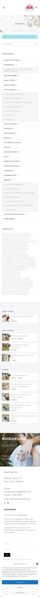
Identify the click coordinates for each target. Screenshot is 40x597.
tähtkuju (6, 290)
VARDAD (9, 119)
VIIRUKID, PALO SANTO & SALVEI (14, 214)
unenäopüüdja (17, 290)
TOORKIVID (10, 115)
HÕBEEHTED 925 (11, 189)
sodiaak (17, 283)
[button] (37, 564)
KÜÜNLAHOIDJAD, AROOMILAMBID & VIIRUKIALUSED (18, 70)
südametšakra (27, 283)
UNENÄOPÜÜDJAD (10, 175)
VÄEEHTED (7, 180)
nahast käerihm (8, 266)
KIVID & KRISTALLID (10, 89)
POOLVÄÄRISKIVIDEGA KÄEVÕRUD (18, 206)
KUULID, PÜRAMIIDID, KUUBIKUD (18, 103)
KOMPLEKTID (8, 128)
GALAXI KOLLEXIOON (13, 184)
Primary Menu (36, 7)
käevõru (19, 259)
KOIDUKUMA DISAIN (10, 124)
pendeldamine (8, 269)
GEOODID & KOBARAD (14, 94)
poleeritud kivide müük (11, 273)
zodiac (17, 293)
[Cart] (3, 7)
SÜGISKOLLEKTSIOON (11, 152)
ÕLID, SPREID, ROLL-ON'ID (12, 142)
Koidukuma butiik (20, 248)
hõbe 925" (31, 241)
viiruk (27, 290)
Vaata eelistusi (20, 592)
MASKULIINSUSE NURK (14, 201)
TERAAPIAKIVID (11, 111)
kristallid (22, 252)
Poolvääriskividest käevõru (12, 279)
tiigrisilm (6, 286)
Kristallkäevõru (8, 259)
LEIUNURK (7, 138)
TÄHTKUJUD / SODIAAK (11, 166)
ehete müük (24, 238)
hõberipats (23, 245)
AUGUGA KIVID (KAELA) (11, 60)
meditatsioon (7, 262)
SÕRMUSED (10, 210)
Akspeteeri (20, 582)
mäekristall (31, 262)
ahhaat (5, 234)
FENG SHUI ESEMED (10, 75)
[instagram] (8, 503)
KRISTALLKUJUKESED (13, 98)
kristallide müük (8, 255)
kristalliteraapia (22, 255)
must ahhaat (19, 262)
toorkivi (14, 286)
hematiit (16, 241)
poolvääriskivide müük (11, 276)
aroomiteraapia (24, 234)
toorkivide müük (26, 286)
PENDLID (6, 147)
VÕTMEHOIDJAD (9, 219)
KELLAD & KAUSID (9, 85)
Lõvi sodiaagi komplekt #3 (19, 336)
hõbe (23, 241)
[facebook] (4, 503)
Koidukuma (7, 248)
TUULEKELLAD (8, 170)
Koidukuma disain (9, 252)
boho (16, 238)
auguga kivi (7, 238)
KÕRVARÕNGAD (11, 197)
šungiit (24, 293)
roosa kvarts (7, 283)
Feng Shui (6, 241)
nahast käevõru (22, 266)
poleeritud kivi (21, 269)
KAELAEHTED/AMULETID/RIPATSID (18, 193)
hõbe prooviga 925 (9, 245)
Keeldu (20, 587)
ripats (26, 279)
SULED (6, 156)
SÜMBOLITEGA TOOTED (11, 161)
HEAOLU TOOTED (9, 80)
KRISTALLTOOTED (9, 133)
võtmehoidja (7, 293)
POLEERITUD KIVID (12, 107)
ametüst (13, 234)
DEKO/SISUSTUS (9, 65)
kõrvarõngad (28, 259)
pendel (32, 266)
